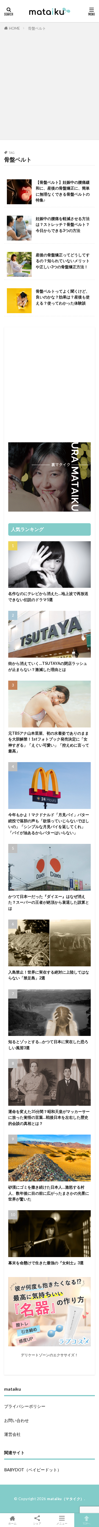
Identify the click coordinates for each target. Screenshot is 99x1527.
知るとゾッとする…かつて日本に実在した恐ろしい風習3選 (48, 1044)
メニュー (61, 1523)
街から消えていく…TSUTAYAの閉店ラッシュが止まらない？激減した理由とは (47, 666)
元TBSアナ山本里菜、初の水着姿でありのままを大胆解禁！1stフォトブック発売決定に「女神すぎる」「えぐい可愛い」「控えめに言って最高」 (48, 742)
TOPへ (86, 1523)
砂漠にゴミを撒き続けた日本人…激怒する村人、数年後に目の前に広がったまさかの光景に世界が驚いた (48, 1193)
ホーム (12, 1523)
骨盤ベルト (37, 28)
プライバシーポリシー (24, 1406)
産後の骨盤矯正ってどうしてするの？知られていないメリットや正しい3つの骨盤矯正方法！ (63, 260)
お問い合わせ (16, 1420)
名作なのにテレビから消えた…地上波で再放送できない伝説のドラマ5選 (48, 596)
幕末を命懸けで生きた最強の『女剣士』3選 (46, 1262)
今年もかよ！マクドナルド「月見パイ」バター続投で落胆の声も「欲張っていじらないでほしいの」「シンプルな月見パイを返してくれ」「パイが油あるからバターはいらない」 (48, 823)
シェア (37, 1523)
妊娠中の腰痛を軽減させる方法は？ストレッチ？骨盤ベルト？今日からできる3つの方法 (63, 224)
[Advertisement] (49, 84)
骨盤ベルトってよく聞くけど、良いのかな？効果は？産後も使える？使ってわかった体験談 (63, 297)
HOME (14, 28)
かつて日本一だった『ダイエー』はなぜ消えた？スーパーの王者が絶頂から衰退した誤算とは (48, 902)
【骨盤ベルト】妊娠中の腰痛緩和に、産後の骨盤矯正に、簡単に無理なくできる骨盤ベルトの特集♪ (63, 191)
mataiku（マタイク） (65, 1499)
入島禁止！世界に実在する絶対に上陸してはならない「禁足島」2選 (48, 975)
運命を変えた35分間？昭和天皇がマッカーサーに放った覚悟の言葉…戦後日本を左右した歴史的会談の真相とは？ (49, 1117)
